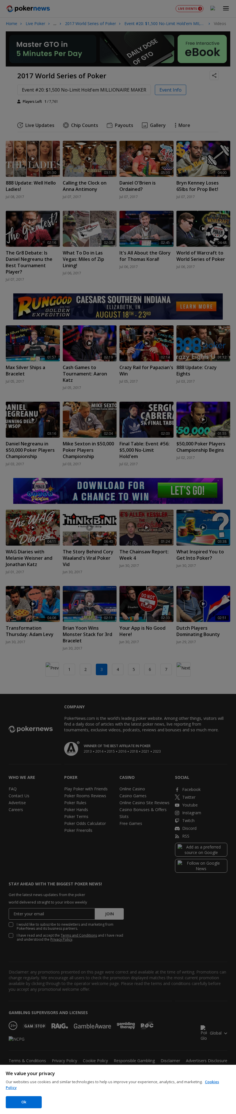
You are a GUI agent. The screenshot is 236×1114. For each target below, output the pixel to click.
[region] (118, 1089)
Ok (23, 1101)
